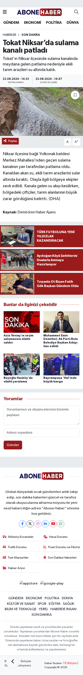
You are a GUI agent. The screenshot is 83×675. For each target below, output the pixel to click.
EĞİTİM (54, 604)
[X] (30, 523)
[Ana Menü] (5, 12)
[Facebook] (22, 523)
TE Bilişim (70, 663)
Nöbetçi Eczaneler (21, 536)
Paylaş (12, 141)
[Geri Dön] (12, 662)
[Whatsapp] (60, 523)
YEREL (43, 609)
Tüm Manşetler (18, 557)
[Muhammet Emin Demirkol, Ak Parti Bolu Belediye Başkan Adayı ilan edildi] (61, 322)
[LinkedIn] (45, 523)
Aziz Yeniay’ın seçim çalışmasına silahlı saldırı (18, 339)
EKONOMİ (32, 23)
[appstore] (29, 584)
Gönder (13, 445)
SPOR (41, 604)
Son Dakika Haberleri (62, 557)
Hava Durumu (58, 536)
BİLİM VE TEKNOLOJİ (20, 609)
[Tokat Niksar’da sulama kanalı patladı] (41, 111)
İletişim (26, 661)
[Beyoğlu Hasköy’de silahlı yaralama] (22, 364)
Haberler (9, 34)
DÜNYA (73, 23)
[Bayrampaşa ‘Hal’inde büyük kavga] (61, 364)
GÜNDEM (11, 23)
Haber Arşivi (16, 568)
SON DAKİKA (41, 615)
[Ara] (76, 12)
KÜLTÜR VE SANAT (21, 604)
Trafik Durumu (17, 547)
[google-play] (51, 584)
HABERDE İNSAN (63, 609)
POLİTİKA (54, 23)
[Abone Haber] (39, 12)
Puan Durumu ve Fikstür (64, 547)
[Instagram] (37, 523)
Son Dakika (30, 34)
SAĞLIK (68, 604)
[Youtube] (53, 523)
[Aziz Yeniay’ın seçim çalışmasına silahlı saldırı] (22, 322)
